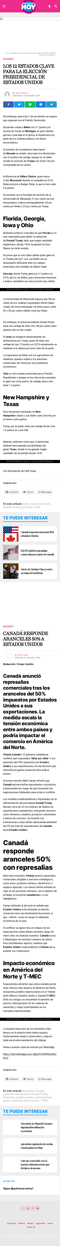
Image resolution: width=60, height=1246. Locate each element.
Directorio (11, 1223)
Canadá (39, 1091)
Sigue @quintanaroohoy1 (18, 1188)
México (21, 1223)
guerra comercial (13, 1100)
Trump (36, 507)
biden (26, 504)
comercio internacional (16, 1094)
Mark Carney (31, 1100)
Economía (9, 1097)
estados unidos (12, 507)
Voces (50, 1223)
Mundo (30, 1223)
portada (27, 507)
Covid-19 (31, 1227)
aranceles (28, 1091)
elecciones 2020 (40, 504)
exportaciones (43, 1097)
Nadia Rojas (23, 655)
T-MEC (44, 1100)
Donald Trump (39, 1094)
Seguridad (40, 1223)
